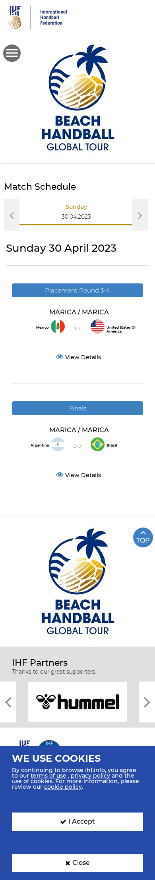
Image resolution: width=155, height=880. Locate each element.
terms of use (48, 775)
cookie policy (63, 786)
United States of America (121, 329)
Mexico (42, 327)
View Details (83, 357)
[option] (76, 214)
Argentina (40, 445)
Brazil (112, 445)
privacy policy (90, 775)
